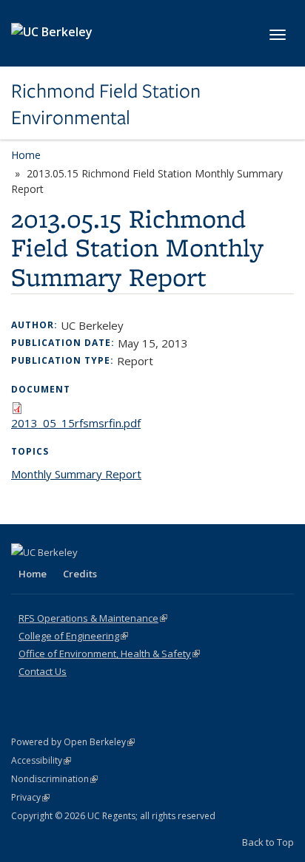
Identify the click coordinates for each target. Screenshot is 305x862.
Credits (80, 573)
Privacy (30, 797)
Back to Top (268, 842)
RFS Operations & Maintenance (93, 618)
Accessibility (41, 760)
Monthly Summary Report (76, 473)
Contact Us (43, 671)
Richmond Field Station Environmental (106, 105)
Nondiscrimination (54, 779)
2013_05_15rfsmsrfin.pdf (76, 422)
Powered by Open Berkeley (73, 742)
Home (26, 155)
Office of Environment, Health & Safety (109, 653)
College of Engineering (73, 635)
